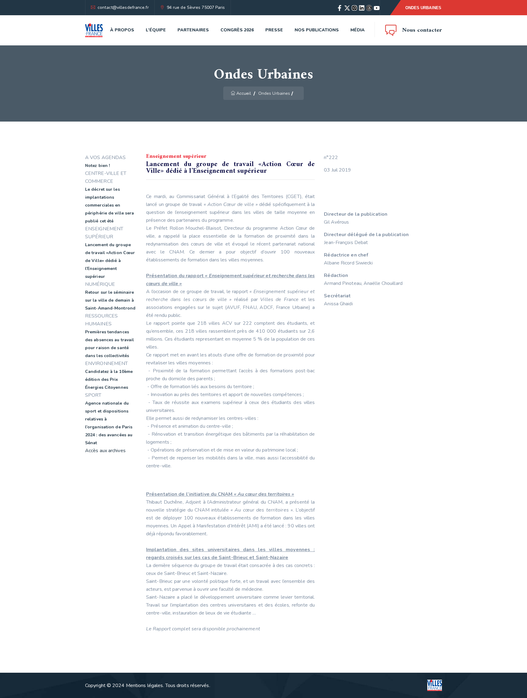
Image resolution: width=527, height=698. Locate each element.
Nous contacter (422, 30)
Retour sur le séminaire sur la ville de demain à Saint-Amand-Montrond (110, 300)
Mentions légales (144, 685)
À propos (122, 30)
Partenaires (193, 30)
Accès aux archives (105, 450)
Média (357, 30)
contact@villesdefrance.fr (123, 7)
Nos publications (317, 30)
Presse (274, 30)
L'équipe (156, 30)
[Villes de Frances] (94, 30)
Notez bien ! (97, 165)
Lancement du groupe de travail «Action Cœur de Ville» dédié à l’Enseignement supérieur (110, 260)
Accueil (243, 93)
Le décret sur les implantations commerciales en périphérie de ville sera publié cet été (109, 205)
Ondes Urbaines (423, 7)
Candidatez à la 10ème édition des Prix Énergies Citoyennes (109, 379)
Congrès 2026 (237, 30)
